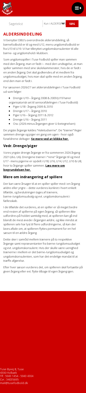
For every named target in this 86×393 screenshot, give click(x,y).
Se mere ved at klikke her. (50, 139)
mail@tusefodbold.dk (14, 383)
